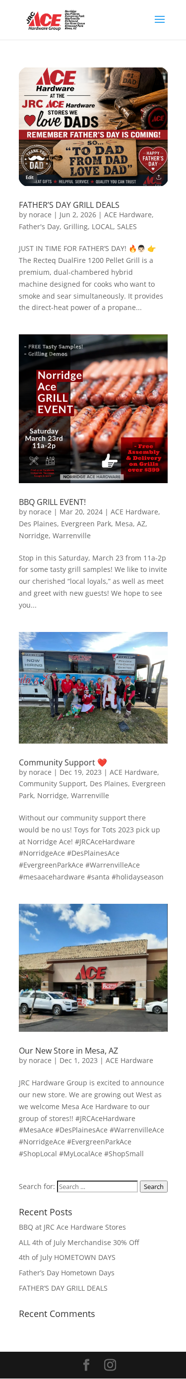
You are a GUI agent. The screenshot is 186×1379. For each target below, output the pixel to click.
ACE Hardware (128, 214)
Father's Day (39, 226)
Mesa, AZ (130, 523)
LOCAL (102, 226)
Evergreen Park (86, 523)
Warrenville (72, 535)
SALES (127, 226)
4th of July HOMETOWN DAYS (67, 1257)
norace (40, 214)
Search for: (37, 1186)
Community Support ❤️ (63, 762)
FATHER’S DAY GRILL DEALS (69, 204)
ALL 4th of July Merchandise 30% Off (79, 1242)
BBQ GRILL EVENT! (52, 502)
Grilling (75, 226)
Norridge (34, 535)
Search (154, 1186)
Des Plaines (38, 523)
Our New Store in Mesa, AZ (68, 1050)
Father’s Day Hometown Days (67, 1272)
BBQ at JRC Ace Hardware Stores (72, 1227)
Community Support (52, 783)
